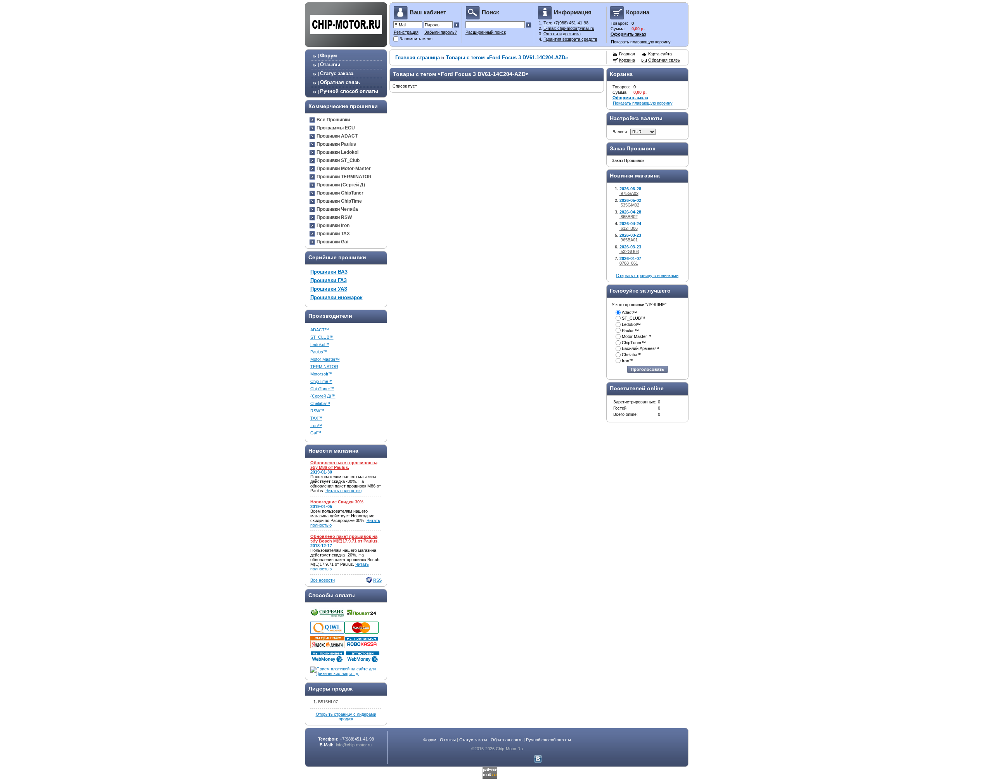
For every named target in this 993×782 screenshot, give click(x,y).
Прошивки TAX (333, 233)
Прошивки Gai (332, 242)
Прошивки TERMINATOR (344, 176)
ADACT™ (319, 329)
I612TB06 (628, 228)
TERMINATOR (324, 366)
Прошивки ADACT (337, 136)
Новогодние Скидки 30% (336, 502)
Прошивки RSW (334, 217)
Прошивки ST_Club (338, 160)
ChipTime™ (321, 381)
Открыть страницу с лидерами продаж (346, 716)
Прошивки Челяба (337, 209)
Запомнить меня (416, 38)
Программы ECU (336, 128)
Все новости (322, 580)
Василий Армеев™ (640, 348)
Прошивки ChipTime (339, 201)
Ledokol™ (319, 344)
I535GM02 (629, 205)
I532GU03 (629, 251)
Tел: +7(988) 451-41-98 (565, 23)
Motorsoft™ (321, 374)
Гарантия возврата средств (570, 39)
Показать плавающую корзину (641, 42)
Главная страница (417, 57)
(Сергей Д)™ (323, 396)
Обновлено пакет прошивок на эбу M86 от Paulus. (343, 465)
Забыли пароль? (440, 32)
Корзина (627, 60)
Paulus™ (318, 352)
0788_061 (628, 263)
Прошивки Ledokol (337, 152)
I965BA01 (628, 240)
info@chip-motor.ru (354, 744)
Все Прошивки (333, 119)
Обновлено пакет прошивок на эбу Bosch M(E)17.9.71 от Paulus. (344, 538)
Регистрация (406, 32)
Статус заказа (336, 73)
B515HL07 (328, 701)
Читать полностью (343, 490)
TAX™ (316, 418)
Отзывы (330, 64)
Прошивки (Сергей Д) (341, 185)
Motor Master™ (325, 359)
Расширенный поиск (485, 32)
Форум (328, 56)
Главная (627, 54)
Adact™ (629, 312)
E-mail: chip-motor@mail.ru (568, 28)
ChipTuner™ (322, 388)
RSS (377, 580)
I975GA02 (628, 193)
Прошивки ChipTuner (340, 193)
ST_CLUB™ (322, 337)
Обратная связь (340, 82)
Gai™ (315, 433)
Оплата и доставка (562, 33)
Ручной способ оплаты (349, 91)
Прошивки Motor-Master (344, 168)
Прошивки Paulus (336, 144)
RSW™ (317, 410)
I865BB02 (628, 216)
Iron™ (316, 425)
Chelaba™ (320, 403)
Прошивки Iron (333, 225)
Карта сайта (660, 54)
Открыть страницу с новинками (647, 275)
